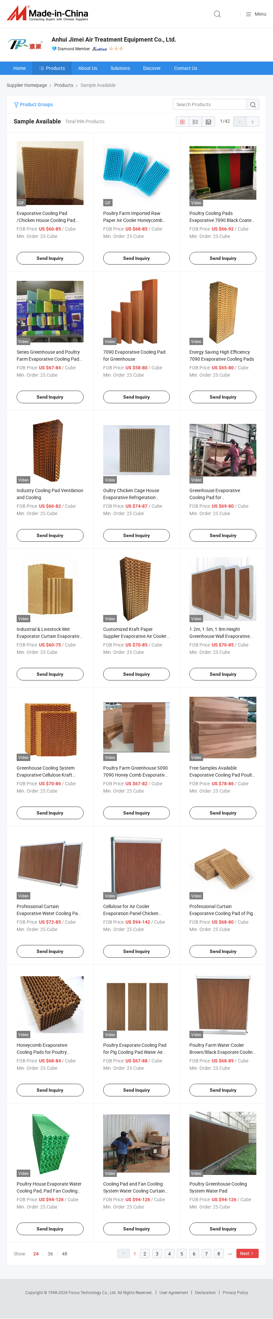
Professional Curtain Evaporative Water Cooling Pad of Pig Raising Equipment (49, 913)
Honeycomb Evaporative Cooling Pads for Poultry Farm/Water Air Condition (43, 1052)
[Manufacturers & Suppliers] (49, 13)
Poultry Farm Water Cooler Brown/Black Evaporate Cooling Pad (222, 1052)
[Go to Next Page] (252, 121)
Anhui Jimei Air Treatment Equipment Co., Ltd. (114, 39)
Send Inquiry (50, 258)
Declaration (205, 1292)
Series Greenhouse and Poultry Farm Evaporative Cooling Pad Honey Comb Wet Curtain (48, 359)
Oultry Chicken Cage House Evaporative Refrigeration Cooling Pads (131, 497)
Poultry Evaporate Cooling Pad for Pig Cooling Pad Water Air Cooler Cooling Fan (134, 1052)
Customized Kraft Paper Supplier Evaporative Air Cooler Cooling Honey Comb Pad (134, 636)
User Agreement (173, 1292)
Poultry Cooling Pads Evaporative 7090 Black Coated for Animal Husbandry (221, 220)
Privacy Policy (235, 1292)
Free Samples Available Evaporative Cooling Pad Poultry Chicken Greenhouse (222, 775)
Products (55, 68)
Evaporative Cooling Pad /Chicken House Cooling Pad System (46, 220)
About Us (87, 68)
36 (50, 1253)
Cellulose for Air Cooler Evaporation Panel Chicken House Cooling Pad (130, 913)
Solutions (120, 68)
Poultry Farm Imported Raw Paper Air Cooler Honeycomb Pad (132, 220)
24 (36, 1253)
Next (245, 1253)
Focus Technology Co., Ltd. (93, 1292)
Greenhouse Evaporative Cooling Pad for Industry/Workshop (214, 497)
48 (64, 1253)
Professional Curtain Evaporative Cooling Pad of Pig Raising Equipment (221, 913)
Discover (152, 68)
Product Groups (36, 104)
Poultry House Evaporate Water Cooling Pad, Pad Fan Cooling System (49, 1191)
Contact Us (185, 68)
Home (19, 68)
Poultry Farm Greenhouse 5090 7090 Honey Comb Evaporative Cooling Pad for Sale (135, 775)
